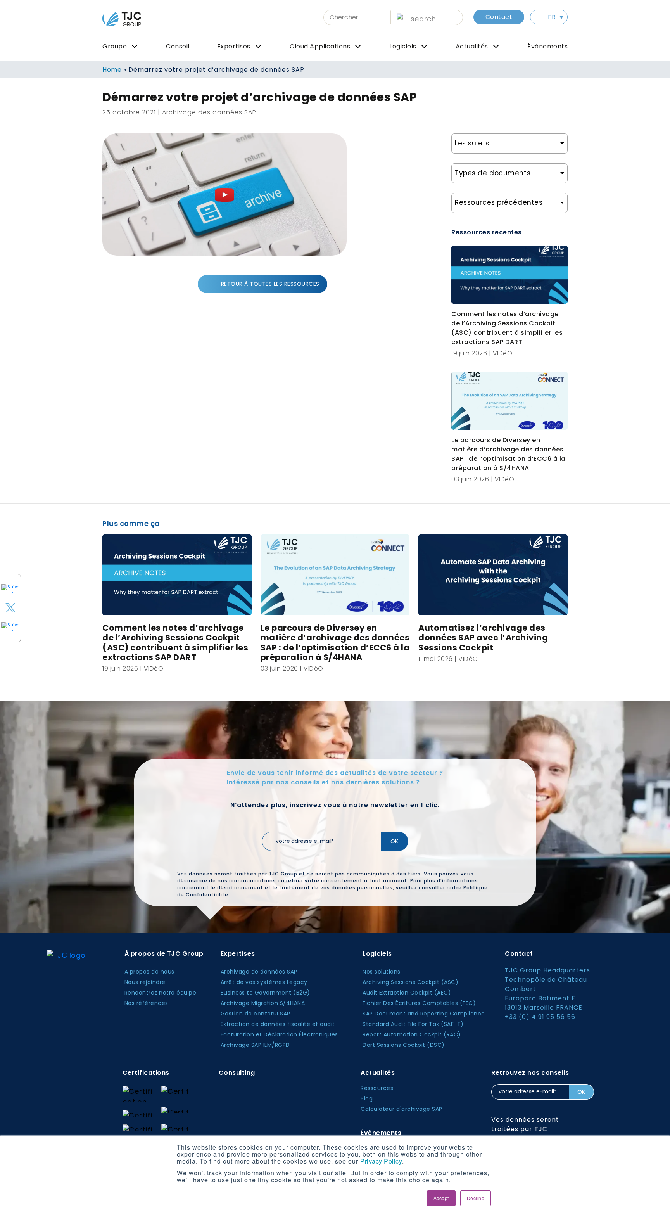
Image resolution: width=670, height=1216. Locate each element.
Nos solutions (382, 972)
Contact (499, 16)
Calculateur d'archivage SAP (401, 1109)
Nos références (146, 1003)
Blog (367, 1098)
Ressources (377, 1088)
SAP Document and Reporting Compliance (424, 1013)
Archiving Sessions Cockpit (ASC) (410, 982)
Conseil (178, 46)
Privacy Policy (381, 1161)
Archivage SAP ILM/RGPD (255, 1045)
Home (111, 69)
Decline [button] (476, 1198)
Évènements (547, 46)
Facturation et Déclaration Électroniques (279, 1034)
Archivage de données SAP (259, 972)
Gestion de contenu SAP (255, 1013)
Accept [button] (441, 1198)
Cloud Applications (320, 46)
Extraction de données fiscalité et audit (278, 1024)
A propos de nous (149, 972)
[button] (549, 17)
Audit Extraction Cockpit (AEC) (407, 992)
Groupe (114, 46)
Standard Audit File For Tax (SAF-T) (413, 1024)
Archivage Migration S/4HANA (263, 1003)
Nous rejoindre (145, 982)
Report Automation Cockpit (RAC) (412, 1034)
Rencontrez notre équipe (160, 992)
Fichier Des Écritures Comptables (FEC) (419, 1003)
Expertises (233, 46)
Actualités (472, 46)
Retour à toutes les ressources (270, 284)
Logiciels (402, 46)
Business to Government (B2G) (265, 992)
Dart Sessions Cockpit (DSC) (404, 1045)
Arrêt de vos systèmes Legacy (264, 982)
